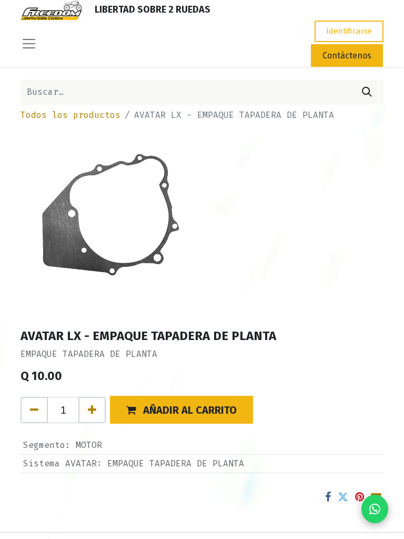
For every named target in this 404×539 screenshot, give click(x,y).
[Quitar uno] (34, 410)
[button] (181, 410)
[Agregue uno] (92, 410)
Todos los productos (70, 115)
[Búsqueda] (366, 92)
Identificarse (349, 31)
